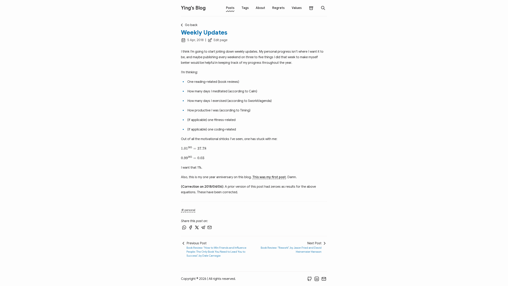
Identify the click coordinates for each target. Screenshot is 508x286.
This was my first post (269, 177)
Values (297, 8)
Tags (245, 8)
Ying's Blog (193, 8)
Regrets (278, 8)
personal (190, 210)
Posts (230, 8)
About (260, 8)
